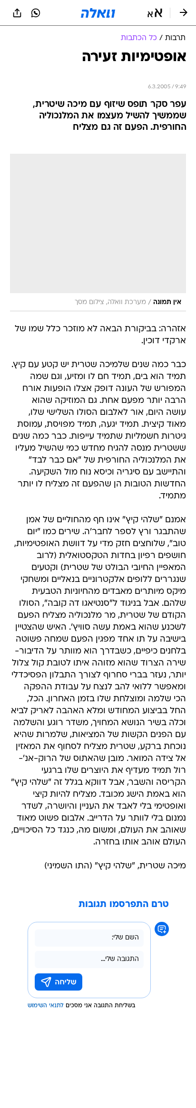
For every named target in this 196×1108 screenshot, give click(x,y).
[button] (154, 13)
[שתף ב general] (17, 13)
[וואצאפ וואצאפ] (35, 13)
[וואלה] (98, 13)
